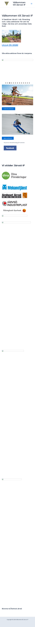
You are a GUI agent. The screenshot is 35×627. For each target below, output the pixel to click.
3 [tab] (9, 82)
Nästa (31, 69)
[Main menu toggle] (31, 3)
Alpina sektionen (8, 138)
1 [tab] (5, 82)
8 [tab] (19, 82)
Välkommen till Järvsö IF (19, 3)
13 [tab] (29, 82)
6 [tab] (15, 82)
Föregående (4, 69)
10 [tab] (23, 82)
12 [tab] (27, 82)
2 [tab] (7, 82)
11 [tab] (25, 82)
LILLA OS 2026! (10, 45)
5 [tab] (13, 82)
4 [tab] (11, 82)
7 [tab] (17, 82)
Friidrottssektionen (9, 108)
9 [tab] (21, 82)
